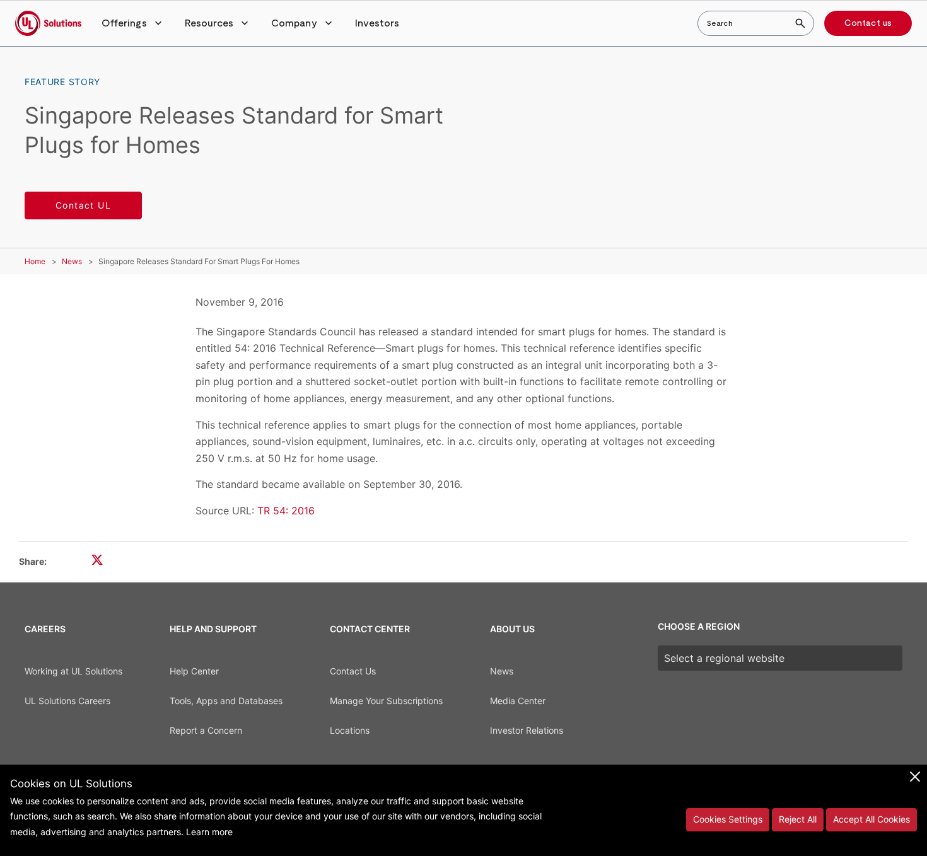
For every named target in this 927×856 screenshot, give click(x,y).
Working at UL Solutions (73, 671)
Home (35, 261)
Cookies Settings (727, 819)
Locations (350, 730)
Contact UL (83, 205)
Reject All (798, 819)
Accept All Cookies (871, 819)
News (72, 261)
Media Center (517, 700)
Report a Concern (206, 730)
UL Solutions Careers (67, 700)
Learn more (209, 831)
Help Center (194, 671)
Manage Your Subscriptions (386, 700)
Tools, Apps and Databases (226, 700)
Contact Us (353, 671)
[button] (133, 23)
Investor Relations (526, 730)
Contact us (868, 23)
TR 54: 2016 (286, 510)
